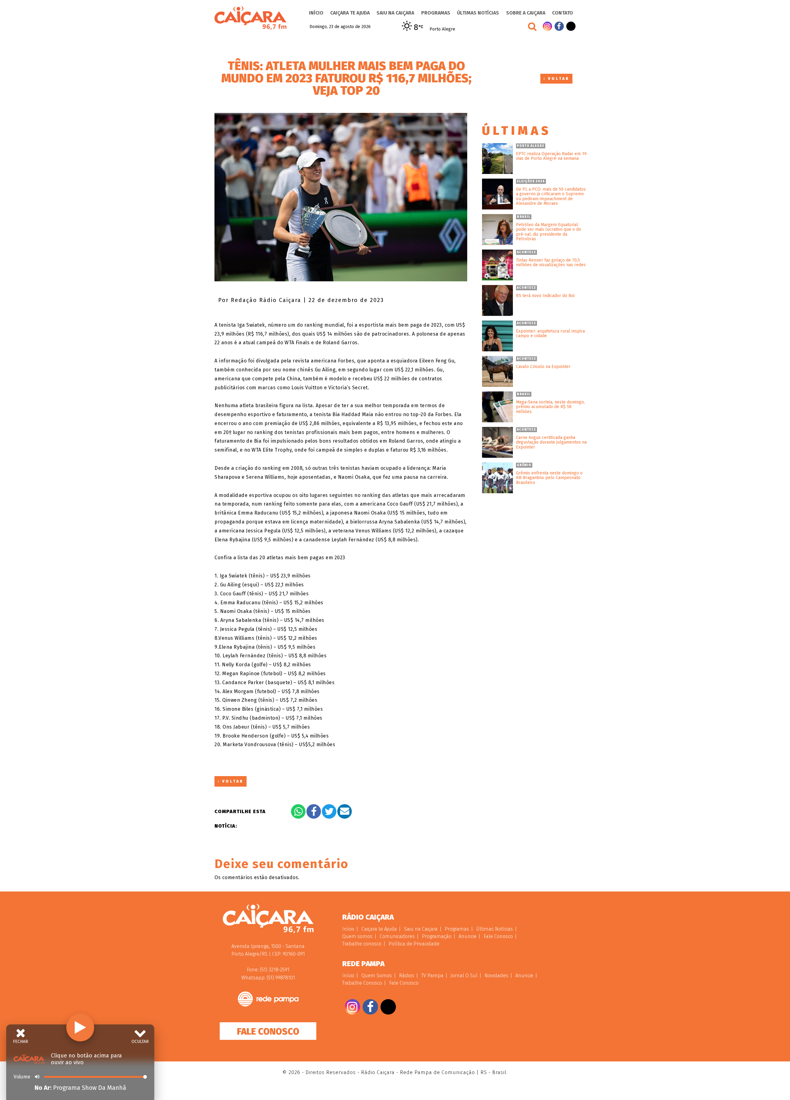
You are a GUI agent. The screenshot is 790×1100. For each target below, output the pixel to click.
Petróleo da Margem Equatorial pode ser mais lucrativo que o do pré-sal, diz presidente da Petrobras (548, 232)
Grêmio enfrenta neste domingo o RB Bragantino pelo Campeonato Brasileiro (549, 478)
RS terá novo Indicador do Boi (545, 295)
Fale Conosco (268, 1031)
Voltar (557, 79)
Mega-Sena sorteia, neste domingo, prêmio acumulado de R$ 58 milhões (550, 407)
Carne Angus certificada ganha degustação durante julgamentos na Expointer (551, 442)
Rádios (406, 975)
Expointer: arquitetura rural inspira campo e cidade (550, 333)
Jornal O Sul (464, 975)
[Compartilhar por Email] (344, 811)
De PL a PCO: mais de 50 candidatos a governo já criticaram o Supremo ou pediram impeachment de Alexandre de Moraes (551, 196)
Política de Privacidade (414, 944)
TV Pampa (432, 975)
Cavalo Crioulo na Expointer (543, 366)
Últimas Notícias (478, 13)
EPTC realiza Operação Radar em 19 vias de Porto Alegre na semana (551, 156)
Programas (435, 13)
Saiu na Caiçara (395, 13)
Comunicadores (397, 936)
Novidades (496, 975)
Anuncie (467, 936)
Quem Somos (376, 975)
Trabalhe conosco (361, 944)
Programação (436, 936)
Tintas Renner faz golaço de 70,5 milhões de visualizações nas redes (551, 262)
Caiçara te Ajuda (350, 13)
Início (316, 13)
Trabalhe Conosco (362, 983)
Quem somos (357, 936)
